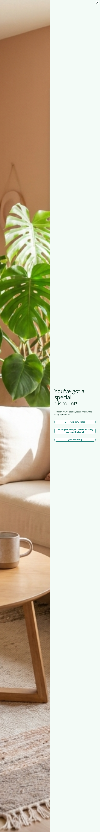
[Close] (97, 2)
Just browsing (75, 439)
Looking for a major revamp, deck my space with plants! (75, 430)
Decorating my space (75, 422)
